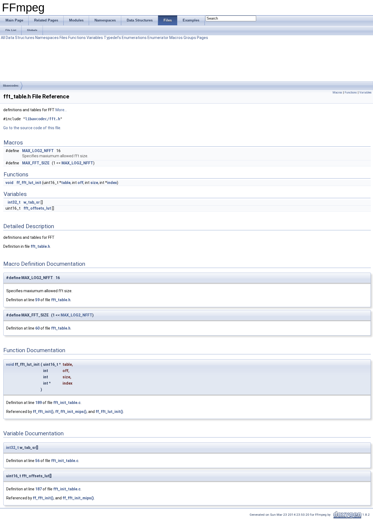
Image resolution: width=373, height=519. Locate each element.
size (94, 182)
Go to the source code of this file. (32, 128)
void (9, 182)
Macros (176, 37)
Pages (202, 37)
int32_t (14, 202)
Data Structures (20, 37)
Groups (189, 37)
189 (38, 402)
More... (61, 110)
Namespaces (47, 37)
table (65, 182)
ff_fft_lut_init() (109, 411)
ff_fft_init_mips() (71, 411)
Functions (77, 37)
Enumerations (134, 37)
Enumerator (157, 37)
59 (37, 300)
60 (37, 328)
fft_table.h (40, 246)
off (80, 182)
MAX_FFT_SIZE (35, 163)
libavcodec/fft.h (42, 119)
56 (37, 460)
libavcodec (11, 85)
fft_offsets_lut (37, 208)
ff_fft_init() (43, 411)
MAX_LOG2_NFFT (38, 151)
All (3, 37)
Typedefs (112, 37)
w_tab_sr (31, 202)
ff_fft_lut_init (28, 182)
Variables (95, 37)
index (112, 182)
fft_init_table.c (67, 402)
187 (38, 489)
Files (63, 37)
